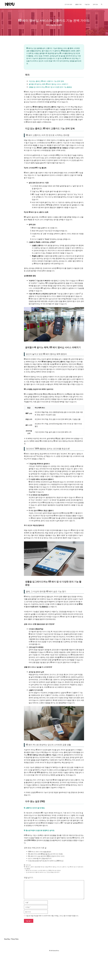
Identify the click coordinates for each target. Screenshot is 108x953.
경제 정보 (95, 4)
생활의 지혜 (78, 4)
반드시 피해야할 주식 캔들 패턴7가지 (39, 858)
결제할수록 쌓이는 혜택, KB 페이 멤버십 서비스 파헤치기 (48, 84)
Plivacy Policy (14, 939)
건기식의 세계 (68, 4)
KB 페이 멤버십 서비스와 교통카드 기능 (59, 867)
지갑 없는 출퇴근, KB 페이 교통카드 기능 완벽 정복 (46, 81)
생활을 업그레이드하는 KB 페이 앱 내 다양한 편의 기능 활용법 (50, 87)
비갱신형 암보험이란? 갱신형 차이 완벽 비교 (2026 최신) (45, 861)
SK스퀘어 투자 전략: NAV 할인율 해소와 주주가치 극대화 (45, 854)
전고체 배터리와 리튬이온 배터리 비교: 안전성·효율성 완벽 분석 (42, 872)
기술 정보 (87, 4)
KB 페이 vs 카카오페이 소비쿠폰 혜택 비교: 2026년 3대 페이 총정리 (43, 870)
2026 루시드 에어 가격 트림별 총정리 (39, 852)
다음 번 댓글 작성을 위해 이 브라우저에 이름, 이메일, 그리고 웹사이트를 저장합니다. (52, 916)
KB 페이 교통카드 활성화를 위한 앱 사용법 (37, 867)
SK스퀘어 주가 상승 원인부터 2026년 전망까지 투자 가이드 (46, 856)
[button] (101, 4)
